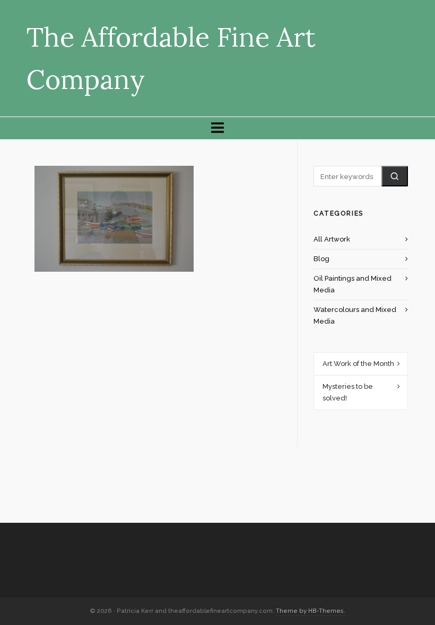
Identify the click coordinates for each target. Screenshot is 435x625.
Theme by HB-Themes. (310, 611)
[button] (394, 176)
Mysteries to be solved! (348, 392)
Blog (321, 259)
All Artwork (332, 239)
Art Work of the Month (358, 364)
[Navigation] (217, 128)
